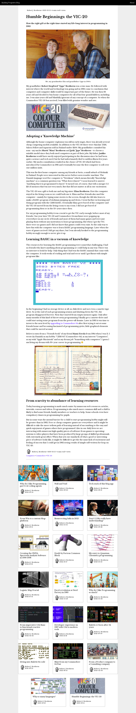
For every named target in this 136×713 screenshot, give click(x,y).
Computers (30, 456)
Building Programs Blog (11, 3)
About (132, 3)
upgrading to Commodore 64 (64, 323)
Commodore (40, 456)
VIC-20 (49, 456)
